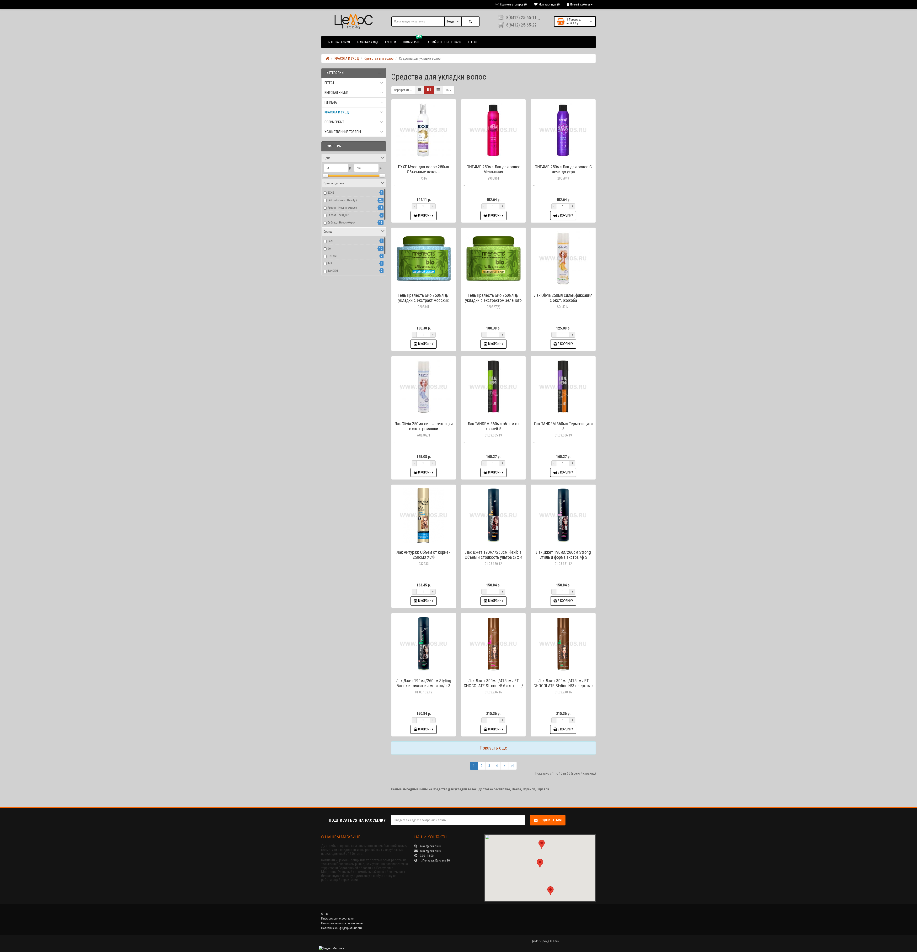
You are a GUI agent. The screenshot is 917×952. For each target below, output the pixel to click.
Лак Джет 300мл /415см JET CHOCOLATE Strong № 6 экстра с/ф (493, 685)
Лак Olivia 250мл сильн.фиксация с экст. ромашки (423, 426)
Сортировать (402, 90)
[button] (540, 863)
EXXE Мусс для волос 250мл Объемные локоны (423, 169)
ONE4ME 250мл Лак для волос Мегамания (493, 169)
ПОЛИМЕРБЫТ (412, 40)
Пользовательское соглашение (342, 923)
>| (512, 766)
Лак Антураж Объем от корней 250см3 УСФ (423, 555)
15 (447, 90)
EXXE (331, 192)
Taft (330, 263)
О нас (324, 913)
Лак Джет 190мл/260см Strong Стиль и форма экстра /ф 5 (563, 555)
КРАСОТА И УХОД (367, 42)
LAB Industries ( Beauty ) (342, 200)
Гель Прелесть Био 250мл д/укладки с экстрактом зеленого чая (493, 300)
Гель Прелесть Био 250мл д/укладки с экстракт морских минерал (423, 300)
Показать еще (493, 748)
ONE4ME (333, 256)
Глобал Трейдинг (338, 215)
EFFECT (472, 42)
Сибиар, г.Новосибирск (341, 222)
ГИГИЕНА (390, 42)
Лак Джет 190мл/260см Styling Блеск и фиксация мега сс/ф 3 (423, 683)
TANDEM (333, 270)
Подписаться (550, 820)
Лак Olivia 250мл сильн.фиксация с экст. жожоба (563, 298)
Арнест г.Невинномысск (342, 207)
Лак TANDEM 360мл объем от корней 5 (493, 426)
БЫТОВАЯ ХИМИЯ (339, 42)
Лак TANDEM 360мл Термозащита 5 (563, 426)
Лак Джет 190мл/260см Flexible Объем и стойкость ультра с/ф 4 (493, 555)
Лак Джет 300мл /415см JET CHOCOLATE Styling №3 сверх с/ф (563, 683)
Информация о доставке (337, 918)
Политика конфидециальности (341, 928)
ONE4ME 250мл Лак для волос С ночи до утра (563, 169)
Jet (329, 248)
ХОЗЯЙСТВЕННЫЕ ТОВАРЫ (444, 42)
